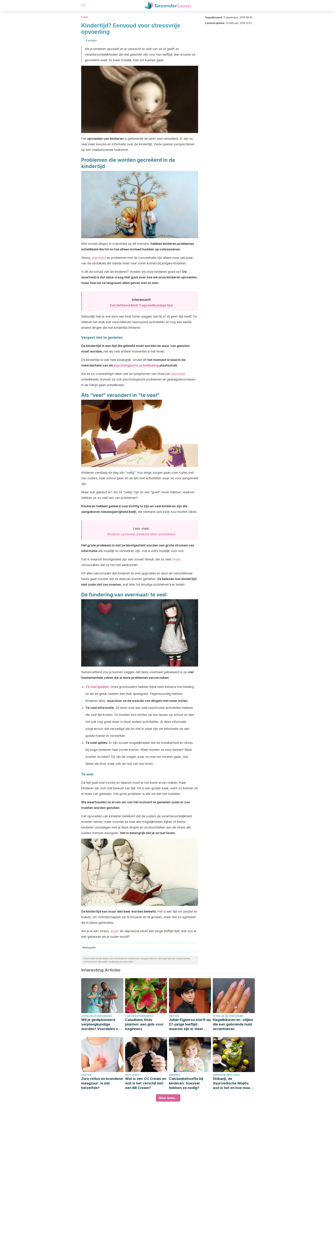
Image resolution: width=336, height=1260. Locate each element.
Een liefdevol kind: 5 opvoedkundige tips (141, 305)
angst (114, 931)
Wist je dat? (132, 1075)
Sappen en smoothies (226, 1075)
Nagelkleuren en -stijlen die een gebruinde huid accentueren (233, 1024)
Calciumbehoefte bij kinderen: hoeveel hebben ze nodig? (186, 1083)
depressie (99, 257)
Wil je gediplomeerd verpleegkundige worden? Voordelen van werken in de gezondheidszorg (101, 1024)
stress (176, 559)
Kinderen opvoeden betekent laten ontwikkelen (141, 534)
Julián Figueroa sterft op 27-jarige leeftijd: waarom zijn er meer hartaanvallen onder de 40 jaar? (190, 1024)
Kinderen (174, 1075)
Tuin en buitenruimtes (139, 1016)
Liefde (84, 17)
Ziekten (174, 1016)
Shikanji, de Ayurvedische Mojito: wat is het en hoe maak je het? (232, 1083)
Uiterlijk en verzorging (96, 1016)
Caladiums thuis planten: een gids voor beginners (144, 1024)
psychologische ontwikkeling (136, 365)
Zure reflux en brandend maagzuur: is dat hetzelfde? (102, 1083)
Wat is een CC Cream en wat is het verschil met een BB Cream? (145, 1083)
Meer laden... (168, 1098)
